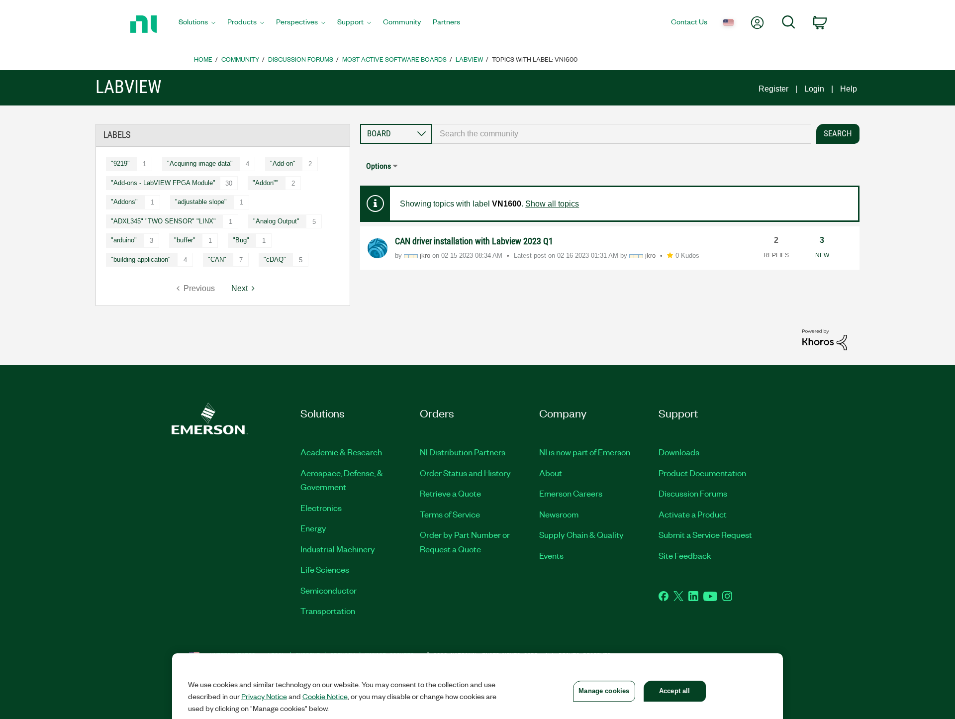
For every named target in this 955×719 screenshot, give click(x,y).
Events (551, 555)
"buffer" (184, 240)
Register (773, 89)
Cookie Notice (325, 696)
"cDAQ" (275, 259)
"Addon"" (266, 183)
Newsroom (558, 514)
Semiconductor (328, 590)
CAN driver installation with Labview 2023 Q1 (474, 241)
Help (848, 89)
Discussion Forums (300, 59)
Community (240, 59)
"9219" (120, 163)
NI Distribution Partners (462, 451)
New (822, 255)
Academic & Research (341, 451)
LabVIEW (469, 59)
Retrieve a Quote (450, 493)
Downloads (679, 451)
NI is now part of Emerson (584, 451)
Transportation (327, 610)
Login (814, 89)
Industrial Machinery (337, 548)
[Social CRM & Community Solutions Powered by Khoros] (824, 339)
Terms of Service (450, 514)
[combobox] (621, 134)
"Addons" (124, 201)
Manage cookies (603, 691)
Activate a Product (693, 514)
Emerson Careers (570, 493)
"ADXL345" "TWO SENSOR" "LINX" (163, 221)
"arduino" (124, 240)
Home (203, 59)
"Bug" (241, 240)
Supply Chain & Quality (581, 534)
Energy (313, 527)
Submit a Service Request (705, 534)
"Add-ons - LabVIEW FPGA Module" (163, 183)
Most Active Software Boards (394, 59)
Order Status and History (465, 472)
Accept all (674, 691)
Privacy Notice (264, 696)
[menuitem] (197, 24)
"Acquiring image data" (200, 163)
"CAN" (217, 259)
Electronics (321, 507)
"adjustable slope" (201, 201)
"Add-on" (282, 163)
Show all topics (552, 204)
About (550, 472)
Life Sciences (324, 569)
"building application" (141, 259)
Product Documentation (702, 472)
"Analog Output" (276, 221)
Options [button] (378, 166)
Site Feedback (685, 555)
